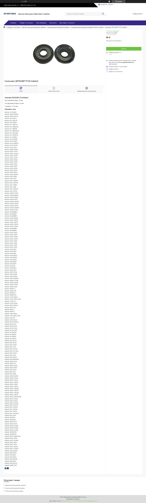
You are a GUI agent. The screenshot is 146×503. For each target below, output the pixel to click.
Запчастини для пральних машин (34, 27)
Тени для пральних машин (14, 491)
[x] (8, 469)
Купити (123, 49)
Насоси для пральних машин (15, 488)
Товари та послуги (26, 23)
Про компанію (41, 23)
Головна (13, 23)
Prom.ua (83, 497)
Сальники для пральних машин (58, 27)
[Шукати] (103, 14)
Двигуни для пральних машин (15, 485)
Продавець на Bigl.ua (73, 499)
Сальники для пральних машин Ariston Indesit (87, 27)
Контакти (52, 23)
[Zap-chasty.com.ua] (10, 13)
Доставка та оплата (67, 23)
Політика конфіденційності (88, 501)
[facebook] (5, 469)
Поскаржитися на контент (70, 501)
